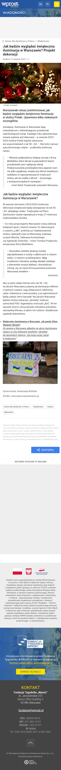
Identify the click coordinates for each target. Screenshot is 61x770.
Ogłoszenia (8, 412)
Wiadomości (14, 13)
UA (40, 4)
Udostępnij (47, 449)
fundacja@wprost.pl (30, 710)
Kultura (50, 407)
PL (48, 4)
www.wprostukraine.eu (24, 580)
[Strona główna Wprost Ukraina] (9, 4)
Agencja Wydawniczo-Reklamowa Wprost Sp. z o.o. (33, 753)
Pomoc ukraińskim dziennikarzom (30, 662)
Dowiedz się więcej (30, 671)
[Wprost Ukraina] (2, 41)
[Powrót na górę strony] (30, 743)
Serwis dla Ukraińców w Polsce (16, 407)
